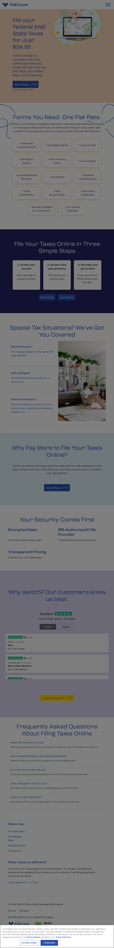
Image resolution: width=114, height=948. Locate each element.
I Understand (49, 943)
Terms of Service (63, 937)
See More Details (29, 943)
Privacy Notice (33, 937)
